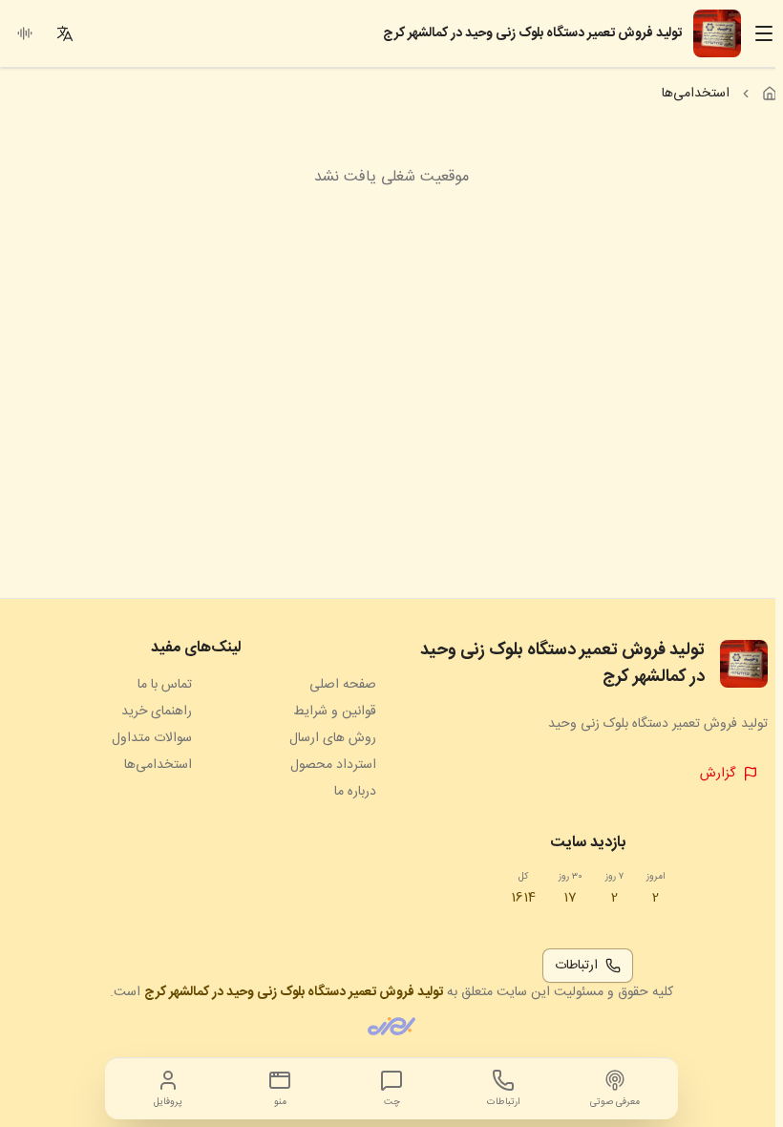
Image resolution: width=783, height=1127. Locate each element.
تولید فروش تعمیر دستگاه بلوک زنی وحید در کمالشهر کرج (293, 992)
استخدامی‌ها (158, 765)
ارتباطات (576, 965)
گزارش (717, 773)
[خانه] (769, 93)
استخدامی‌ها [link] (696, 93)
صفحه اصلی (342, 684)
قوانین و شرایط (334, 711)
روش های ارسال (332, 738)
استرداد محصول (333, 765)
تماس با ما (165, 684)
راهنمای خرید (156, 711)
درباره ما (355, 791)
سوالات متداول (152, 738)
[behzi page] (391, 1026)
